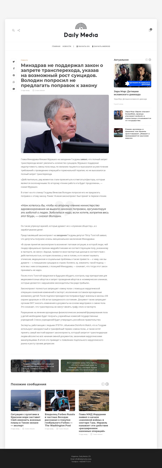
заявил (83, 159)
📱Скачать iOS (82, 46)
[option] (26, 409)
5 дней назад (118, 104)
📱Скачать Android (101, 46)
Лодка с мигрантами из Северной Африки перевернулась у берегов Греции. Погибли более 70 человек (38, 367)
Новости (67, 46)
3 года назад (25, 90)
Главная (56, 46)
